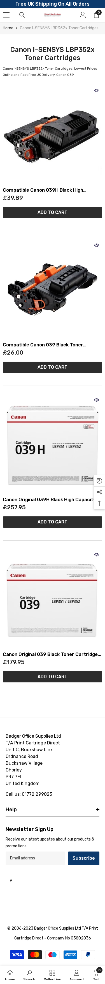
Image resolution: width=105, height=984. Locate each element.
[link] (29, 975)
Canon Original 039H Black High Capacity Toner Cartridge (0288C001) (49, 499)
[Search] (22, 15)
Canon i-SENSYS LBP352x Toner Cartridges (59, 28)
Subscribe (84, 858)
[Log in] (83, 15)
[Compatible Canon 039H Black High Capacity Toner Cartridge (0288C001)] (52, 135)
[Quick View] (96, 90)
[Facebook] (11, 880)
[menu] (6, 15)
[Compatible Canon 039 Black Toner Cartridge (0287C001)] (52, 290)
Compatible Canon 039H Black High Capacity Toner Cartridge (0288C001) (47, 190)
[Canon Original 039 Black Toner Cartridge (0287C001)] (52, 599)
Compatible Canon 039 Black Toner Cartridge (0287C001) (43, 344)
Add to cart (52, 212)
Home (8, 28)
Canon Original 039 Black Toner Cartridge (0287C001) (50, 654)
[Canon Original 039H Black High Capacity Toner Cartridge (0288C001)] (52, 444)
